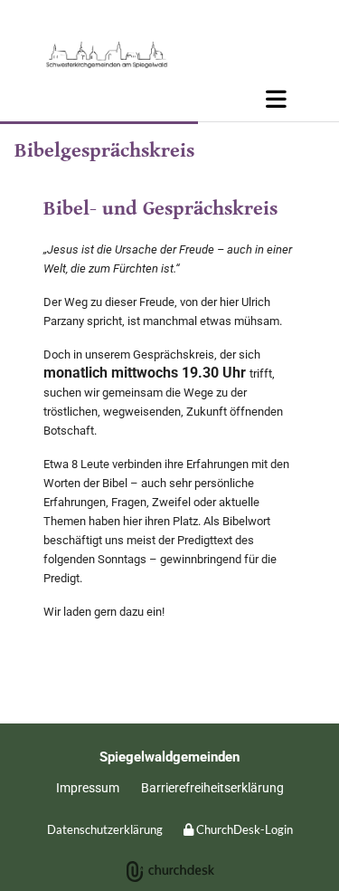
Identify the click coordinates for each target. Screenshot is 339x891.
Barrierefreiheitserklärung (212, 788)
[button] (169, 98)
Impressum (87, 788)
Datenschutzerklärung (105, 829)
